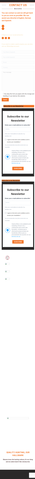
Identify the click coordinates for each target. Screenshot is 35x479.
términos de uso (16, 163)
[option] (7, 257)
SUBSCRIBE (18, 168)
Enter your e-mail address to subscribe (17, 125)
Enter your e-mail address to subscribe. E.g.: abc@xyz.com (15, 135)
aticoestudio (20, 473)
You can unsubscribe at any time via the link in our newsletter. (16, 146)
